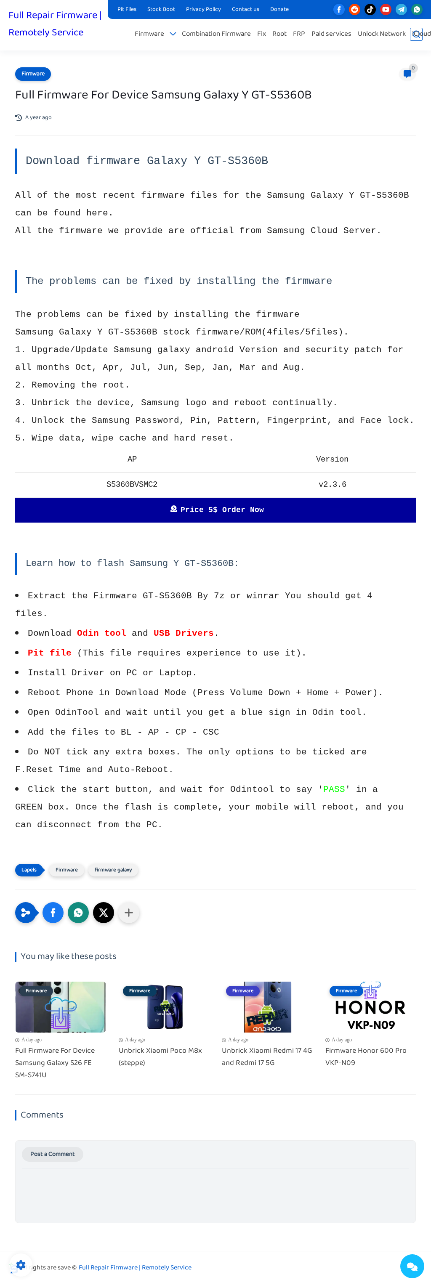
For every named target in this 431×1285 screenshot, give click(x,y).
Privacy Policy (203, 10)
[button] (53, 912)
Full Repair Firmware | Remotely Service (55, 24)
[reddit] (354, 9)
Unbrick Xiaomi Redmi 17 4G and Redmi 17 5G (267, 1057)
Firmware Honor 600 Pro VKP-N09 (366, 1057)
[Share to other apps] (128, 912)
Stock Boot (161, 10)
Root (279, 34)
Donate (279, 10)
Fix (261, 34)
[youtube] (385, 9)
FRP (299, 34)
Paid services (331, 34)
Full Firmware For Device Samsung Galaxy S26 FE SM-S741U (55, 1063)
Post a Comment (52, 1154)
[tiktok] (370, 9)
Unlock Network (382, 34)
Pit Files (126, 10)
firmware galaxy (113, 870)
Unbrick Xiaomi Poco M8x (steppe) (160, 1057)
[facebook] (339, 9)
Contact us (245, 10)
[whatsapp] (417, 9)
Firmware (149, 34)
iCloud (421, 34)
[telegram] (401, 9)
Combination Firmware (216, 34)
